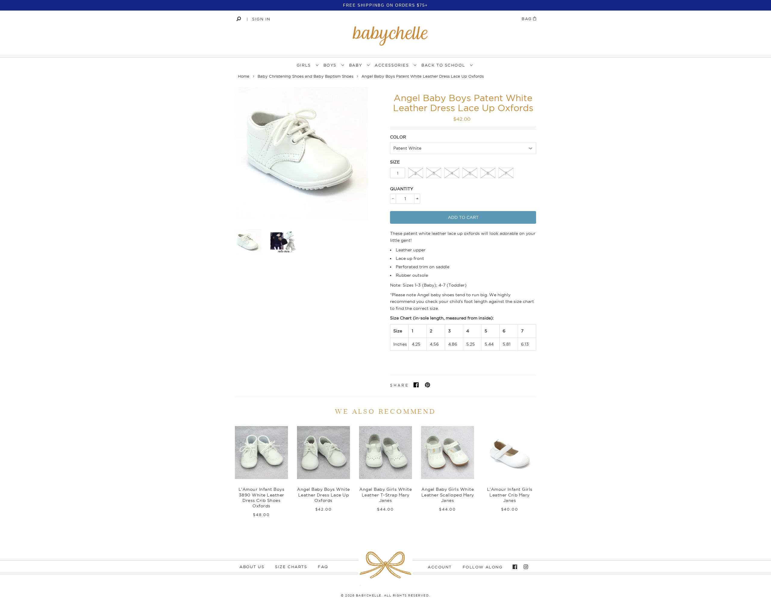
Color (398, 137)
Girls (304, 65)
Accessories (392, 65)
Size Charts (291, 567)
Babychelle (369, 595)
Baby (355, 65)
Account (440, 567)
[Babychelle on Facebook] (513, 567)
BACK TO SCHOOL (443, 65)
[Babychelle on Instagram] (524, 567)
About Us (251, 567)
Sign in (261, 19)
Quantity (401, 188)
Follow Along (483, 567)
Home (243, 76)
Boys (329, 65)
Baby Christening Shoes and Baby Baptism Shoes (305, 76)
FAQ (323, 567)
